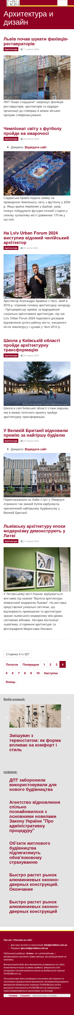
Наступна (51, 673)
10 (38, 673)
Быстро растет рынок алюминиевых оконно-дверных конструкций (34, 906)
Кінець (10, 682)
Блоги (30, 953)
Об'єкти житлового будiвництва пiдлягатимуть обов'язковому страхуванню (29, 852)
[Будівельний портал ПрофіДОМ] (13, 3)
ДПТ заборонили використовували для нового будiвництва (33, 784)
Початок (12, 664)
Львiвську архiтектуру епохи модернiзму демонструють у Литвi (34, 530)
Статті (25, 995)
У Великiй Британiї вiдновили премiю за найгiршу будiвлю (36, 432)
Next (68, 718)
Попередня (31, 664)
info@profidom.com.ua (55, 944)
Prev (6, 718)
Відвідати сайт (36, 147)
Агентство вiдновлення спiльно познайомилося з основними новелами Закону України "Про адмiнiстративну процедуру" (34, 816)
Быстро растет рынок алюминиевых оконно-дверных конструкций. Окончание (34, 882)
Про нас (8, 939)
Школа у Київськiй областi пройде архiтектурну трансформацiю (32, 345)
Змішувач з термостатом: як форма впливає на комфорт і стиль (35, 742)
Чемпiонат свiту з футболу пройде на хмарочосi (32, 130)
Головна (13, 995)
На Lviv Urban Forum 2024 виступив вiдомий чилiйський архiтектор (36, 237)
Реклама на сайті (23, 939)
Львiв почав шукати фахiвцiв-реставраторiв (36, 41)
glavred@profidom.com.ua (34, 948)
